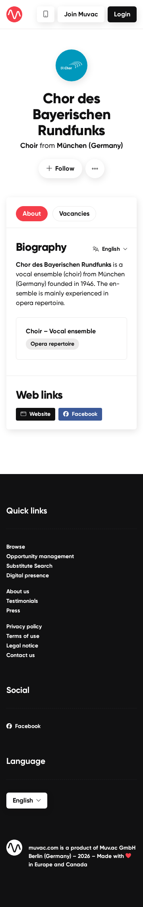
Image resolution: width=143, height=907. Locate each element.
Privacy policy (24, 626)
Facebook (28, 726)
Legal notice (22, 645)
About (32, 213)
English (111, 249)
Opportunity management (40, 556)
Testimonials (22, 601)
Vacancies (74, 213)
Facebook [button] (84, 414)
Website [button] (39, 414)
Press (13, 610)
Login (122, 14)
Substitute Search (29, 566)
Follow (64, 168)
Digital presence (27, 575)
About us (17, 591)
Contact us (20, 655)
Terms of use (22, 636)
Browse (15, 546)
